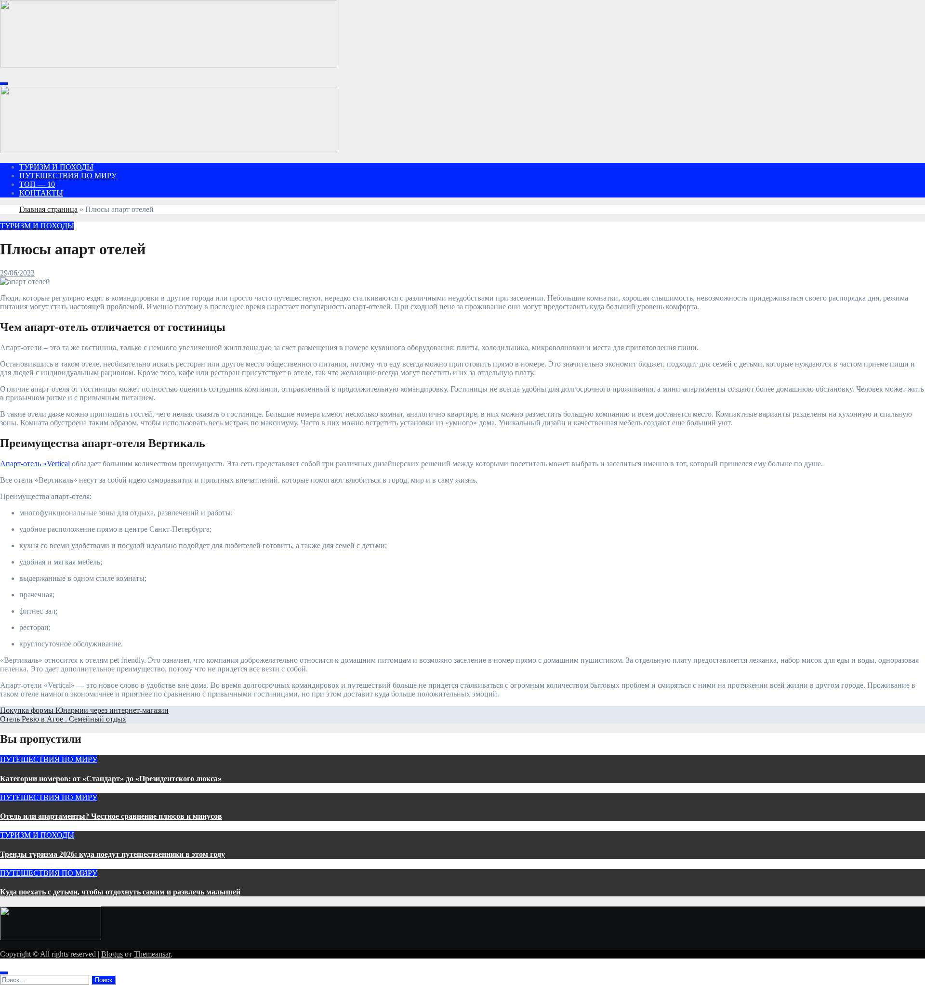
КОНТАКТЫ (41, 193)
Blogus (112, 954)
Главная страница (48, 209)
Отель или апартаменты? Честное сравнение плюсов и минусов (111, 816)
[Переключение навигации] (4, 83)
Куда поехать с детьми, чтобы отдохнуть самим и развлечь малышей (120, 892)
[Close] (4, 973)
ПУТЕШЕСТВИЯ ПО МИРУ (68, 175)
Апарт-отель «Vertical (35, 464)
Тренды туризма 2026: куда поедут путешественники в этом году (112, 854)
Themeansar (152, 954)
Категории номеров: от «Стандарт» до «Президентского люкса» (111, 779)
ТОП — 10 (37, 184)
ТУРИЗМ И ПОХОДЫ (56, 167)
